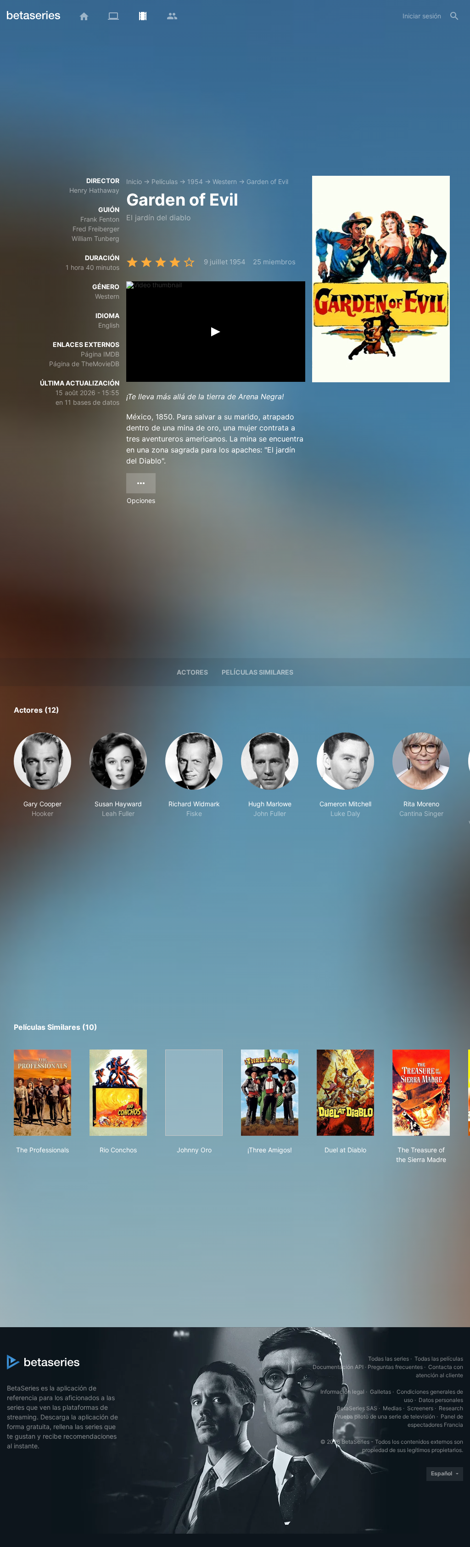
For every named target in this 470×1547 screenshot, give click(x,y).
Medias (392, 1408)
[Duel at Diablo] (345, 1093)
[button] (42, 789)
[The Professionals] (42, 1093)
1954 (195, 181)
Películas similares (257, 672)
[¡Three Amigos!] (269, 1093)
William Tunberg (95, 238)
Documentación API (338, 1366)
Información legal (342, 1391)
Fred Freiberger (96, 229)
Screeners (420, 1408)
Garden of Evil (267, 181)
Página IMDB (100, 354)
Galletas (380, 1391)
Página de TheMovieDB (84, 364)
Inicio (134, 181)
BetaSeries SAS (357, 1408)
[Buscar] (454, 16)
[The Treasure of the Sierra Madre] (421, 1093)
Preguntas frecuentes (395, 1366)
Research (451, 1408)
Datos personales (441, 1399)
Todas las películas (438, 1358)
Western (225, 181)
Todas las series (388, 1358)
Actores (192, 672)
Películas (164, 181)
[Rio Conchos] (118, 1093)
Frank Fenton (99, 219)
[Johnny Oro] (194, 1093)
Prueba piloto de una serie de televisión (385, 1416)
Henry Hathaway (94, 190)
